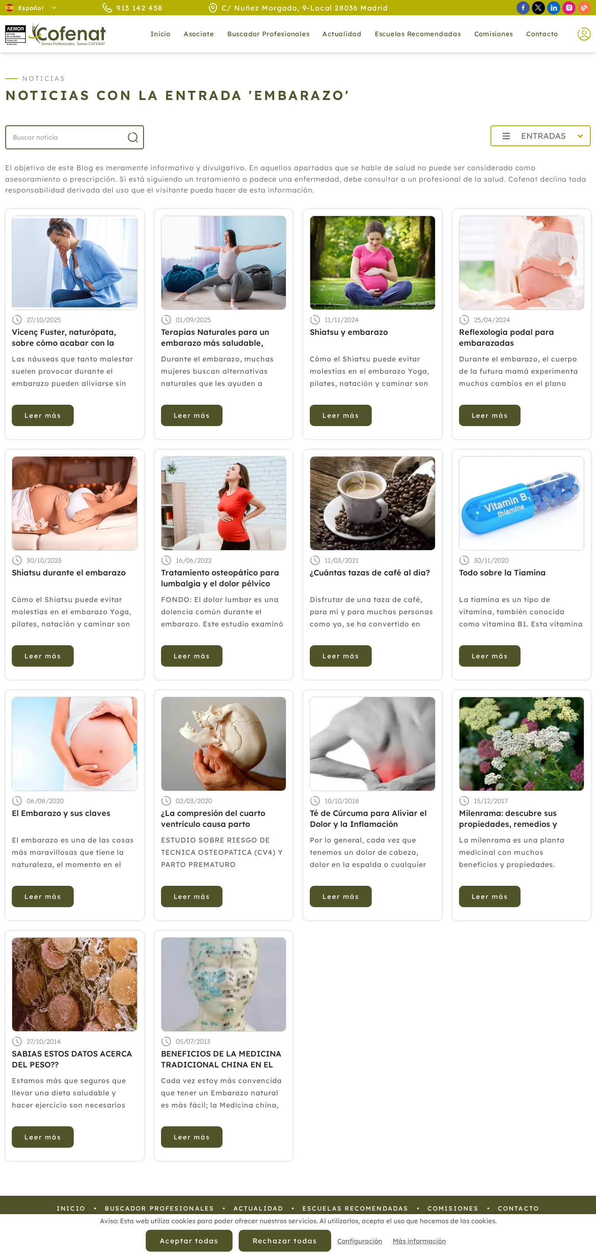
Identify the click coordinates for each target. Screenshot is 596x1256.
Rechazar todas (285, 1240)
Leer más (42, 415)
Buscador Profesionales (268, 34)
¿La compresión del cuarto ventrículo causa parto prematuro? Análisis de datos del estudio (218, 818)
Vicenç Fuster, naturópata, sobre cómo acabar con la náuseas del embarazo (64, 337)
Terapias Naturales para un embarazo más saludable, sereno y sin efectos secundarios (215, 337)
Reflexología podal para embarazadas (506, 337)
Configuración (359, 1241)
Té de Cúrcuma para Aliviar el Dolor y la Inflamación (368, 818)
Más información (419, 1241)
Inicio (161, 34)
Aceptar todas (189, 1240)
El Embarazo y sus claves (61, 813)
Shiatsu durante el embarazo (69, 573)
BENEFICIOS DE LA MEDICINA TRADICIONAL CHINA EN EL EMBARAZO (221, 1059)
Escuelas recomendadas (418, 34)
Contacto (542, 34)
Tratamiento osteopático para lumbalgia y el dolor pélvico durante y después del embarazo (220, 578)
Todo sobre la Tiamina (502, 573)
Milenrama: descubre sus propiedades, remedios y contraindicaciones (508, 818)
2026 (463, 155)
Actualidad (258, 1208)
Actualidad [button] (342, 34)
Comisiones (494, 34)
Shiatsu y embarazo (349, 332)
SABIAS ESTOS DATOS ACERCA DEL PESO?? (72, 1059)
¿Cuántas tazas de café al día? (370, 573)
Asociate (199, 34)
